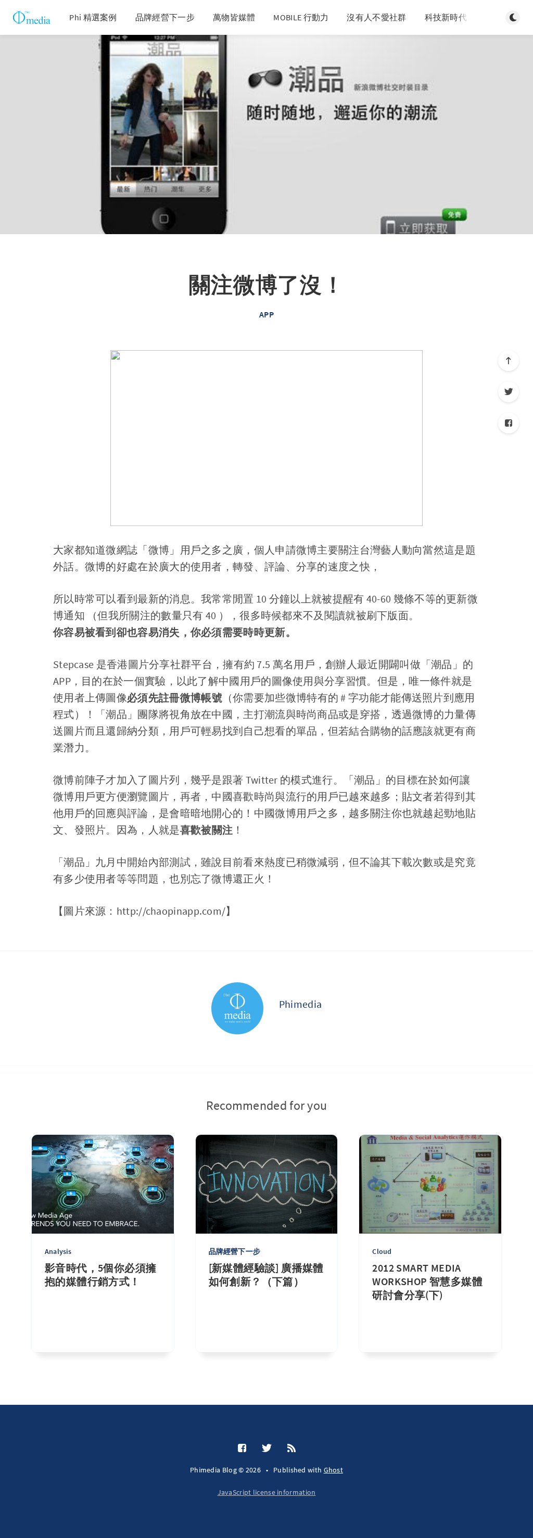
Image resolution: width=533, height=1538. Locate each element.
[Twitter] (508, 391)
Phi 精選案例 (93, 17)
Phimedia (300, 1003)
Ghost (334, 1470)
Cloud (381, 1251)
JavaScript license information (267, 1492)
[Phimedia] (237, 1008)
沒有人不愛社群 (376, 17)
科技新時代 (446, 17)
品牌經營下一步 (165, 17)
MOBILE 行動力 (300, 17)
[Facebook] (508, 423)
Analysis (58, 1251)
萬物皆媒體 (234, 17)
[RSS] (291, 1448)
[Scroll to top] (508, 360)
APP (266, 314)
